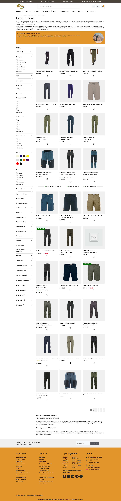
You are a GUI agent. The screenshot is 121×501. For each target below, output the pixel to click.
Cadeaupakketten (21, 477)
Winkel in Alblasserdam (27, 1)
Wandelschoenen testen (23, 473)
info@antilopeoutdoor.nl (95, 457)
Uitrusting (46, 11)
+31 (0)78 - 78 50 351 (93, 460)
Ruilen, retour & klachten (46, 464)
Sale (73, 11)
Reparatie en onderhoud (46, 473)
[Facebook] (64, 476)
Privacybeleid (43, 484)
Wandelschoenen (21, 457)
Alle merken (19, 481)
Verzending (42, 461)
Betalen (41, 459)
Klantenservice (43, 475)
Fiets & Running (64, 11)
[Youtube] (72, 476)
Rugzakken (36, 11)
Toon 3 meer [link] (19, 71)
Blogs (86, 11)
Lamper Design (39, 495)
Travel (54, 11)
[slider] (17, 78)
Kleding (27, 11)
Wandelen (18, 11)
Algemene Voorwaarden (46, 481)
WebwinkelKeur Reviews (62, 499)
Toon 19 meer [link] (19, 131)
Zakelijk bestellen (69, 1)
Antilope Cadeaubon (21, 475)
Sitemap (23, 495)
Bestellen (42, 457)
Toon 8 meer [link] (19, 112)
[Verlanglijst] (93, 6)
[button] (24, 57)
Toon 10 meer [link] (19, 184)
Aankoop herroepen (44, 466)
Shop (22, 15)
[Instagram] (68, 476)
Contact (92, 11)
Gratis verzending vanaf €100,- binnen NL (92, 1)
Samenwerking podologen (46, 477)
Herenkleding (33, 15)
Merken (80, 11)
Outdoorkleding (20, 459)
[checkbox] (24, 60)
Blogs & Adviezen (21, 479)
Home (17, 15)
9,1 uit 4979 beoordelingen (48, 1)
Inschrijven (95, 444)
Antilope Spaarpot (44, 470)
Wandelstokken (20, 464)
